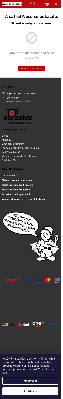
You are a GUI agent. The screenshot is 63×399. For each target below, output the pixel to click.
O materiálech (9, 175)
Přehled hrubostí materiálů (17, 180)
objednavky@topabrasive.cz (21, 93)
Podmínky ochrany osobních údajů (20, 147)
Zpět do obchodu (31, 68)
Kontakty (6, 139)
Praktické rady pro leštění (16, 189)
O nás (5, 135)
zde (4, 372)
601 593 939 (12, 98)
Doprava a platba (11, 151)
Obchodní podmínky (13, 143)
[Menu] (55, 4)
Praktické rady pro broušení (17, 184)
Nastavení (30, 381)
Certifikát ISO (9, 160)
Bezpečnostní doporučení (16, 194)
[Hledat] (39, 4)
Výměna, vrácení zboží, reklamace (20, 156)
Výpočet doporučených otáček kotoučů (24, 199)
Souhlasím (30, 391)
